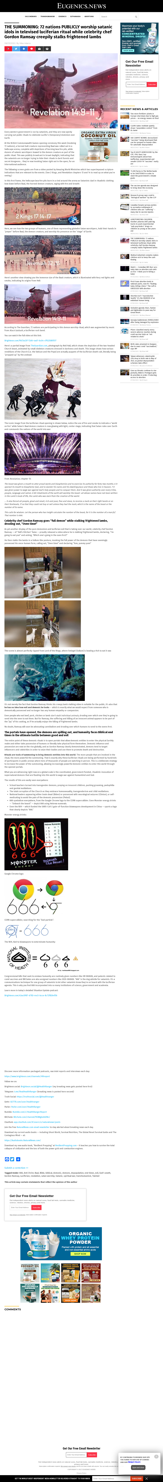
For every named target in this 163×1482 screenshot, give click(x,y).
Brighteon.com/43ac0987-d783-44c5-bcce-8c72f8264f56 (30, 995)
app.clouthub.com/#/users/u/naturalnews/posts (37, 1122)
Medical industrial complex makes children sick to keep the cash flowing (144, 257)
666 (21, 1173)
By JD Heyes (143, 380)
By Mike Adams (145, 147)
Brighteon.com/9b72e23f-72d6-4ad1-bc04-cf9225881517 (30, 340)
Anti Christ (29, 1173)
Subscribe (137, 1478)
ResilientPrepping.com (66, 1145)
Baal (37, 1173)
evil (96, 1173)
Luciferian (25, 1176)
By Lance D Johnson (146, 366)
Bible (42, 1173)
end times (89, 1173)
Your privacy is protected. (17, 1215)
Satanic (59, 1176)
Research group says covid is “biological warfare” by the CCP (143, 196)
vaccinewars (31, 16)
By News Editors (145, 277)
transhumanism (47, 16)
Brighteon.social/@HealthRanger (36, 1086)
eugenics (62, 16)
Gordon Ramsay (11, 1176)
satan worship (48, 1176)
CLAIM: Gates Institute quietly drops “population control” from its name (144, 128)
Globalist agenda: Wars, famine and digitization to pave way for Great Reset (143, 310)
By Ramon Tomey (145, 133)
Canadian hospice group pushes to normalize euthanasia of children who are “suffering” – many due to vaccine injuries (144, 208)
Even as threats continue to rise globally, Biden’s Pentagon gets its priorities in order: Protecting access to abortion (144, 374)
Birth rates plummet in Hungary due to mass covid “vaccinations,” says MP (144, 346)
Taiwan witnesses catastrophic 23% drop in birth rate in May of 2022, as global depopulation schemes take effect (143, 359)
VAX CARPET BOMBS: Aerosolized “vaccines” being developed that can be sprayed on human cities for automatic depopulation (144, 141)
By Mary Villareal (145, 315)
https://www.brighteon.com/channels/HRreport (27, 1076)
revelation (35, 1176)
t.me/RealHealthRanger (25, 1091)
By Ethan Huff (144, 121)
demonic (57, 1173)
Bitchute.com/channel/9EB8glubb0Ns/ (31, 1117)
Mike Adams (25, 43)
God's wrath (104, 1173)
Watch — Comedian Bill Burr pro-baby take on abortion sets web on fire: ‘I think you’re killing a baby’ (144, 270)
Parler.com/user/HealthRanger (25, 1107)
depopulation (77, 1173)
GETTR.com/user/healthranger (24, 1102)
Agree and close (138, 1468)
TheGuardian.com (39, 345)
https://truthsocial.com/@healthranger (35, 1096)
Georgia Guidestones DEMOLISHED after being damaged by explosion (145, 321)
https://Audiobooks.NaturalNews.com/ (22, 1140)
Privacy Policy (81, 1473)
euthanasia (75, 16)
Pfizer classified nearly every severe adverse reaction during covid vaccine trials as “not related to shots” (143, 333)
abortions (89, 16)
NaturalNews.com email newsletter (33, 1127)
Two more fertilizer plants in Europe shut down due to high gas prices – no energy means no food (145, 116)
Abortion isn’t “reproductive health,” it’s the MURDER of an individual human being (143, 298)
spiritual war (69, 1176)
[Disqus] (61, 1344)
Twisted (95, 1176)
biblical (48, 1173)
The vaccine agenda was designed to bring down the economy (144, 187)
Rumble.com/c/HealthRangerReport (30, 1112)
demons (66, 1173)
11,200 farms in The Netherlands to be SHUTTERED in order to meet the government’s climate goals (144, 174)
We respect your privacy (68, 1466)
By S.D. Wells (144, 166)
